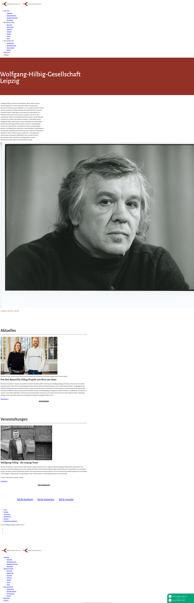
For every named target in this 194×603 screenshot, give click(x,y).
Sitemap (6, 518)
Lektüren (9, 31)
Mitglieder (7, 52)
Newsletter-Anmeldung (10, 521)
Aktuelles (7, 11)
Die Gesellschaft (9, 41)
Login (5, 509)
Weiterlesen (4, 481)
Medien (9, 34)
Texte (8, 38)
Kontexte (9, 29)
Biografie (9, 25)
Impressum (7, 514)
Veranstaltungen (11, 15)
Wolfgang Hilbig (9, 22)
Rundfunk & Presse (12, 18)
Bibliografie (10, 27)
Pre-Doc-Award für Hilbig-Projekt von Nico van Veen (28, 379)
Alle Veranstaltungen (44, 485)
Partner (9, 50)
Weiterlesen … (5, 399)
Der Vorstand (10, 47)
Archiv (8, 36)
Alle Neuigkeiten (44, 401)
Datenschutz (7, 516)
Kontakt (6, 512)
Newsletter (10, 20)
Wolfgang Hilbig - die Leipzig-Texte (19, 462)
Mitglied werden (11, 45)
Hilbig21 (6, 55)
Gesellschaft (10, 43)
